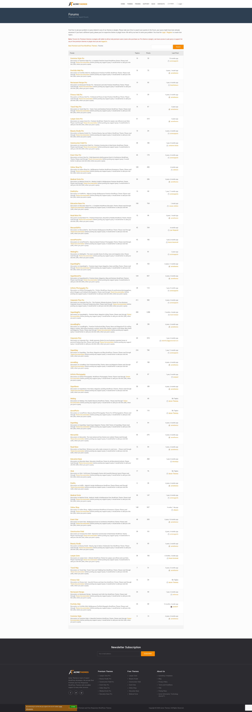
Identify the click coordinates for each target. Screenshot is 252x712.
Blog (153, 4)
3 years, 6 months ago (171, 179)
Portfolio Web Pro (76, 70)
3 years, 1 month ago (172, 215)
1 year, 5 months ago (172, 459)
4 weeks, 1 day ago (172, 507)
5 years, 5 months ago (171, 95)
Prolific (73, 483)
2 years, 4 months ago (171, 155)
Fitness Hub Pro (76, 95)
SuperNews (74, 386)
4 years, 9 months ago (171, 324)
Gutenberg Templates (165, 676)
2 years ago (174, 252)
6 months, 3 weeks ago (171, 556)
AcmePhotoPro (75, 240)
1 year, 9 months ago (172, 143)
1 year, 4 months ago (172, 83)
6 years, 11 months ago (171, 264)
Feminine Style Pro (77, 58)
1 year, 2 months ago (172, 240)
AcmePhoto (74, 411)
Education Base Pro (77, 203)
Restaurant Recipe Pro (78, 82)
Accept (73, 706)
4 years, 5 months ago (171, 483)
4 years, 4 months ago (171, 362)
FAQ (159, 688)
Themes (130, 4)
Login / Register (167, 32)
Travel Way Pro (75, 107)
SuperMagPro (75, 312)
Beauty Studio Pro (77, 131)
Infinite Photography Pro (79, 288)
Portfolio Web (75, 604)
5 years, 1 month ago (172, 70)
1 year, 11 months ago (171, 191)
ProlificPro (74, 191)
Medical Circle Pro (77, 179)
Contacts (161, 4)
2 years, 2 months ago (171, 131)
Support (146, 4)
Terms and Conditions (165, 685)
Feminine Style (75, 616)
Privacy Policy (162, 682)
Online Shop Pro (76, 167)
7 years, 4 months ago (171, 447)
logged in (104, 41)
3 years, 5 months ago (171, 435)
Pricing (137, 4)
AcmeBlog (74, 362)
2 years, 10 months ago (171, 519)
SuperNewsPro (75, 276)
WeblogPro (74, 252)
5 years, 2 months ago (171, 544)
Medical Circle (75, 495)
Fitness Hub (74, 580)
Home (123, 4)
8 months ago (174, 228)
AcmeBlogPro (75, 324)
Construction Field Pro (78, 143)
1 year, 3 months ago (172, 374)
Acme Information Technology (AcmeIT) (168, 695)
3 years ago (174, 119)
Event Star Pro (75, 155)
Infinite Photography (77, 374)
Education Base (76, 459)
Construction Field (77, 531)
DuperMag (74, 423)
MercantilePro (75, 227)
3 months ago (174, 167)
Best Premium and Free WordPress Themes (82, 46)
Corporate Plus (75, 338)
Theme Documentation (83, 62)
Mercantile (74, 435)
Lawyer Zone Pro (76, 119)
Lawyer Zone (75, 556)
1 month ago (174, 203)
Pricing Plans (162, 691)
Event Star (74, 519)
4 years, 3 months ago (171, 276)
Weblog (73, 398)
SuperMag (74, 350)
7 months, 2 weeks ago (171, 312)
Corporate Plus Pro (77, 300)
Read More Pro (75, 215)
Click (72, 471)
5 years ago (174, 107)
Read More (74, 447)
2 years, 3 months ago (171, 300)
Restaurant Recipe (77, 592)
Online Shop (74, 507)
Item (172, 4)
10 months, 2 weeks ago (171, 604)
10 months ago (173, 58)
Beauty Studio (75, 543)
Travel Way (74, 568)
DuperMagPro (75, 264)
